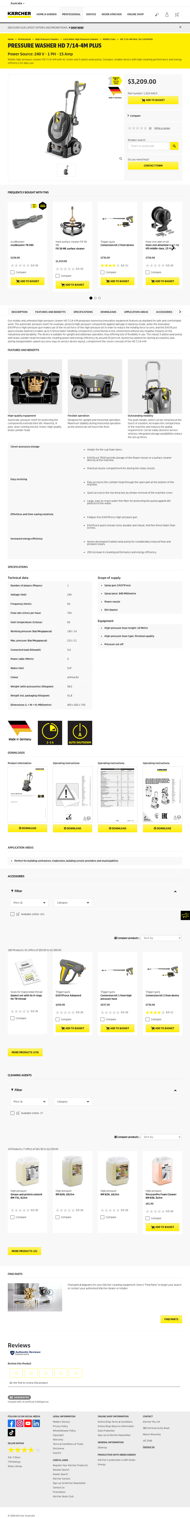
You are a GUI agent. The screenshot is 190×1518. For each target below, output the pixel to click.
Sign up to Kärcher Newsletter (69, 1483)
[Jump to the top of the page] (180, 1510)
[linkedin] (36, 1423)
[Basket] (177, 14)
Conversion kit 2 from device (117, 245)
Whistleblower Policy (64, 1430)
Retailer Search (61, 1469)
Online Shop (135, 14)
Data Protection (106, 1430)
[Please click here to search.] (174, 146)
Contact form (153, 165)
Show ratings (15, 1466)
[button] (90, 298)
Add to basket (155, 100)
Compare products (128, 938)
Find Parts (171, 1319)
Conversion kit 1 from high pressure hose (116, 997)
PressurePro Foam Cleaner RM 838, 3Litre (161, 1196)
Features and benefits (50, 312)
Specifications (83, 312)
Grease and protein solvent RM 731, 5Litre (26, 1196)
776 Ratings (14, 1461)
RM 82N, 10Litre (110, 1194)
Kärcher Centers (61, 1478)
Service (91, 14)
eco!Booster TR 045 (22, 245)
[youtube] (28, 1423)
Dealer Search (60, 1474)
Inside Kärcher (112, 14)
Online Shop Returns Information (116, 1426)
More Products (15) (24, 1251)
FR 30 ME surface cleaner (70, 248)
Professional (71, 14)
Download (28, 828)
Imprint (57, 1453)
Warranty (58, 1439)
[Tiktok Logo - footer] (11, 1432)
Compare (135, 115)
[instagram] (19, 1423)
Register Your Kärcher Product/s (70, 1465)
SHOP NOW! (77, 27)
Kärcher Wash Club (63, 1496)
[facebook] (11, 1423)
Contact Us (59, 1487)
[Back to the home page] (21, 14)
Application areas (136, 312)
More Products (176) (25, 1052)
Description (19, 312)
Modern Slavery (61, 1421)
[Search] (157, 14)
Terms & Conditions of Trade (68, 1444)
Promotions (59, 1492)
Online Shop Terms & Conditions (115, 1421)
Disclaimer (58, 1448)
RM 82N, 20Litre (65, 1194)
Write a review (162, 128)
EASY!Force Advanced (68, 995)
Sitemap (102, 1447)
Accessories (164, 312)
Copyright (58, 1435)
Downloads (108, 312)
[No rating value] (138, 128)
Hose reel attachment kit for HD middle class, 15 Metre (162, 247)
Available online (32, 914)
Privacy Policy (60, 1426)
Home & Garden (47, 14)
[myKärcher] (167, 14)
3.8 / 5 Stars (14, 1457)
